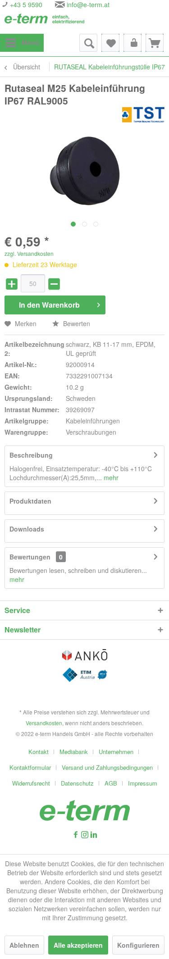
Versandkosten (44, 723)
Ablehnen (24, 945)
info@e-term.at (88, 4)
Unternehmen (116, 751)
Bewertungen (29, 556)
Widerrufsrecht (31, 783)
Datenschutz (77, 783)
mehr (110, 477)
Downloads (26, 528)
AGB (111, 783)
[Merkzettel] (110, 43)
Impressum (142, 783)
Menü (30, 42)
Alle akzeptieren (78, 945)
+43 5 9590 (25, 4)
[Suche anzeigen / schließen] (88, 43)
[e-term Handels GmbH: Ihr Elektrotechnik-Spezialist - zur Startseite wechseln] (45, 21)
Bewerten (75, 323)
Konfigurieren (138, 945)
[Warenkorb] (155, 43)
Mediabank (73, 751)
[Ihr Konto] (132, 43)
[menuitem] (22, 43)
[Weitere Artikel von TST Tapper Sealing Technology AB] (143, 115)
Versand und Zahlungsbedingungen (107, 767)
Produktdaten (30, 500)
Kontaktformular (30, 767)
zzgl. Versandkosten (29, 253)
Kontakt (38, 751)
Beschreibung (31, 454)
